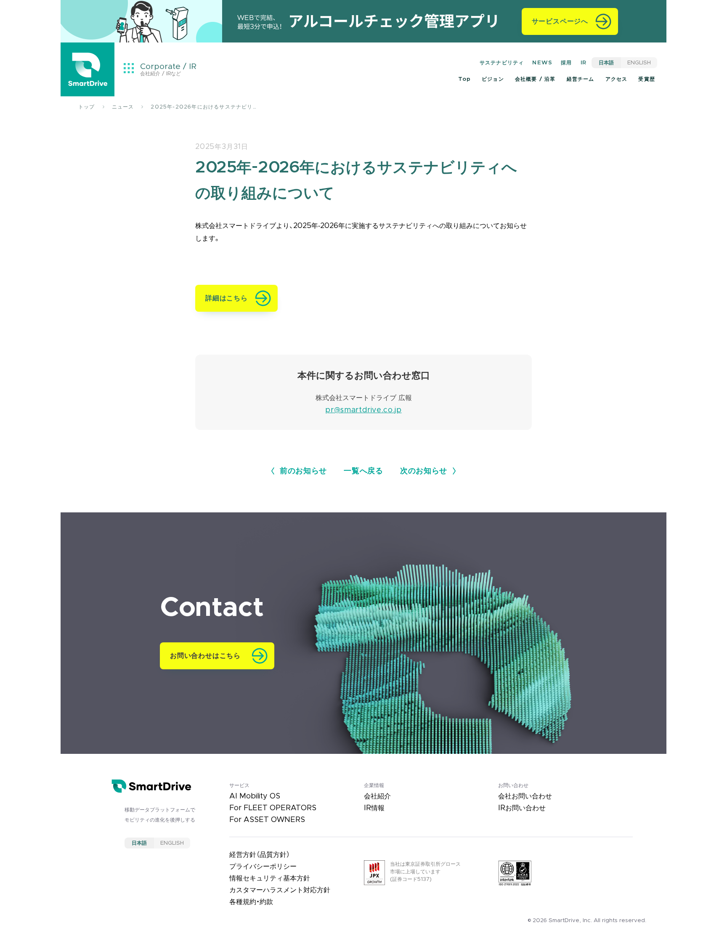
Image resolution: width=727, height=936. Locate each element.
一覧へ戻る (363, 471)
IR (583, 62)
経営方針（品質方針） (259, 854)
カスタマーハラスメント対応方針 (279, 890)
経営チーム (580, 79)
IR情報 (374, 808)
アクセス (616, 79)
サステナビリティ (502, 62)
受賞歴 (646, 79)
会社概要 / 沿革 (535, 79)
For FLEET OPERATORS (272, 808)
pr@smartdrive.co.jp (363, 410)
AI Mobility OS (254, 796)
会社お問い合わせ (525, 796)
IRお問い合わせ (522, 808)
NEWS (542, 62)
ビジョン (493, 79)
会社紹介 (377, 796)
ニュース (123, 106)
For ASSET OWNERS (267, 820)
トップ (86, 106)
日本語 (606, 62)
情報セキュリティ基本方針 (269, 878)
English (639, 62)
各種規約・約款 (251, 902)
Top (464, 79)
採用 (566, 62)
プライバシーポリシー (263, 866)
